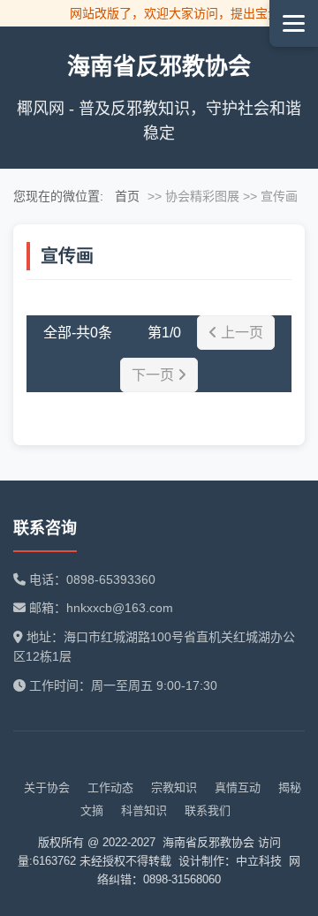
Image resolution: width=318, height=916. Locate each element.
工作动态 (110, 787)
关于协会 (47, 787)
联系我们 (208, 810)
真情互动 (238, 787)
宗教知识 (174, 787)
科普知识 (144, 810)
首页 (127, 196)
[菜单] (293, 23)
